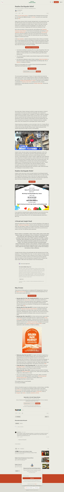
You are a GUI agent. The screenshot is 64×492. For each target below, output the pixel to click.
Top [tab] (16, 448)
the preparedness (27, 80)
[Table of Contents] (1, 246)
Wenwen (18, 62)
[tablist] (19, 423)
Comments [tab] (17, 423)
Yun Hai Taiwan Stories (23, 15)
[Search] (50, 2)
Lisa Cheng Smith (19, 10)
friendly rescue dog (38, 83)
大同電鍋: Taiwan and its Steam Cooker (23, 451)
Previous (18, 416)
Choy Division (44, 32)
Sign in (61, 2)
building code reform (26, 81)
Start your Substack (29, 487)
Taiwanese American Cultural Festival (29, 308)
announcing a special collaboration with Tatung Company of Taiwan (26, 452)
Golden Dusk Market (43, 59)
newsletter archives (35, 392)
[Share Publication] (52, 2)
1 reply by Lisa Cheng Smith (22, 439)
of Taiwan (33, 80)
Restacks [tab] (21, 423)
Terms (34, 485)
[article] (32, 453)
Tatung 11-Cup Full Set (32, 321)
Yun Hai (33, 17)
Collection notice (38, 485)
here (19, 18)
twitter (24, 392)
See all (17, 470)
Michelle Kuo (19, 432)
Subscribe (56, 2)
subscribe (19, 390)
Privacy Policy (39, 481)
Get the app (37, 487)
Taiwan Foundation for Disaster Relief (34, 323)
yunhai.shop (39, 391)
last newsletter (21, 38)
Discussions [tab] (22, 448)
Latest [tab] (18, 448)
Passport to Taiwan (26, 371)
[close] (41, 464)
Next (46, 416)
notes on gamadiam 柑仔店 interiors (21, 459)
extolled (22, 80)
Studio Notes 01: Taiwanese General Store (24, 457)
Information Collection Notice (32, 481)
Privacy (31, 485)
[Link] (13, 171)
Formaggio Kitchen (21, 366)
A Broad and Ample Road (23, 225)
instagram (18, 392)
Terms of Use (36, 480)
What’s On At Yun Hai (21, 291)
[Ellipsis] (48, 432)
